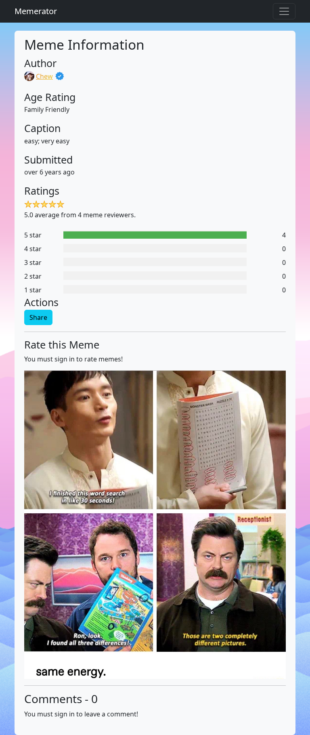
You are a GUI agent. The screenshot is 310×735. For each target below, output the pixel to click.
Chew (44, 76)
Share (38, 317)
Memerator (36, 11)
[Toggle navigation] (284, 11)
